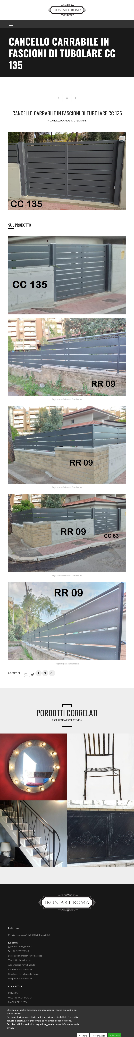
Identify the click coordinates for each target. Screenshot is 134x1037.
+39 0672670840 (20, 951)
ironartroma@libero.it (22, 946)
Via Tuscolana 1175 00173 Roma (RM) (30, 934)
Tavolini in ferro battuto (20, 960)
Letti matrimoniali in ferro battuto (25, 955)
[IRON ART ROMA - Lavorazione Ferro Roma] (67, 9)
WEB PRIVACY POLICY (20, 997)
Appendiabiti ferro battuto (21, 964)
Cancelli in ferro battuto (20, 969)
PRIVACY (13, 993)
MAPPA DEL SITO (17, 1002)
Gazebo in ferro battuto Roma (23, 974)
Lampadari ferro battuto (20, 978)
